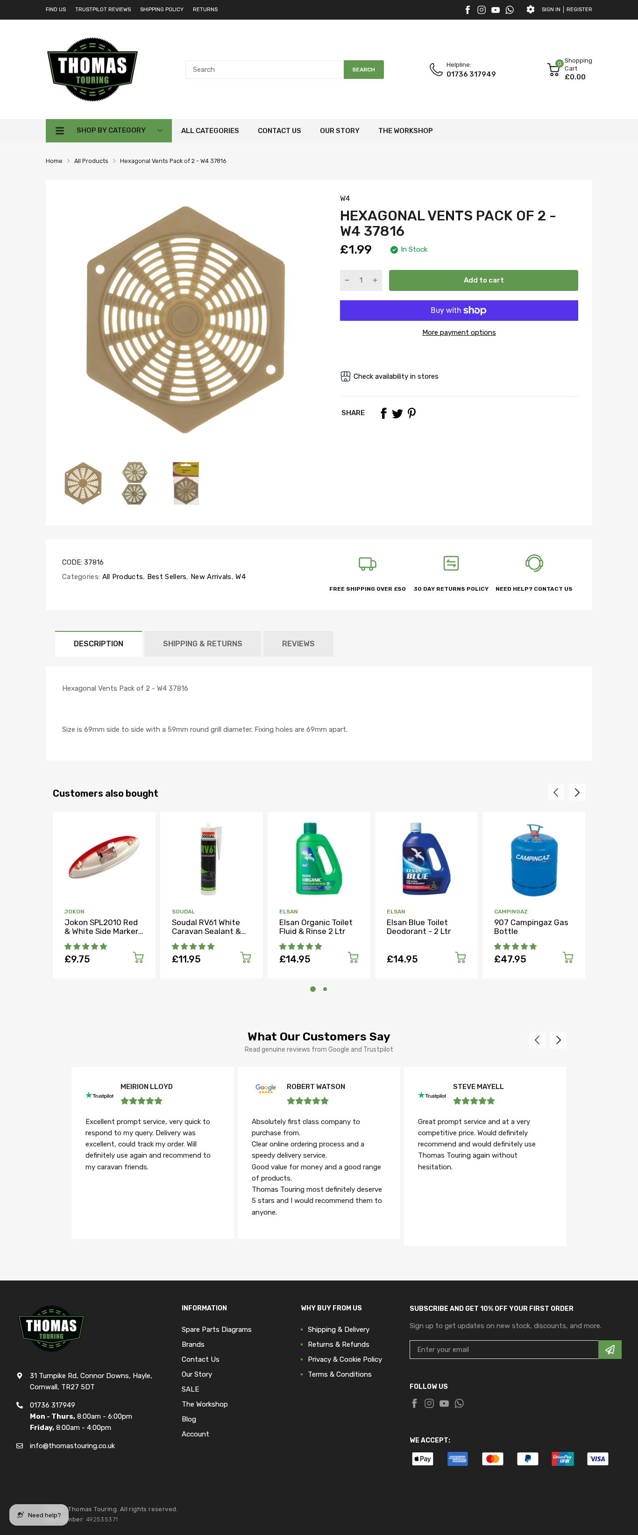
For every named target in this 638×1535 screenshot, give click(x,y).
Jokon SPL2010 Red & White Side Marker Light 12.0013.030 (101, 931)
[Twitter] (481, 10)
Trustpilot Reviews (103, 10)
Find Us (56, 10)
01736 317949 (471, 74)
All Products (121, 577)
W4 (345, 198)
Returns (205, 10)
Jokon (74, 911)
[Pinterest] (411, 413)
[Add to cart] (138, 959)
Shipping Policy (162, 10)
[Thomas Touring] (92, 69)
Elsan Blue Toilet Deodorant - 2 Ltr (419, 927)
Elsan (288, 911)
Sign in (551, 10)
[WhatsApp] (509, 10)
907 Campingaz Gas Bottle (531, 927)
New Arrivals (210, 577)
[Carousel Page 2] (325, 989)
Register (579, 10)
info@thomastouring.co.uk (72, 1446)
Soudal (183, 911)
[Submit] (610, 1349)
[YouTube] (495, 10)
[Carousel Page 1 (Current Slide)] (313, 989)
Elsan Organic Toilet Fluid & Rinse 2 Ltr (316, 927)
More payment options (459, 332)
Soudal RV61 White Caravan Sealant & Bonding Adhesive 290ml (206, 935)
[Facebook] (467, 10)
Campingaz (511, 911)
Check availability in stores (396, 376)
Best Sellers (166, 577)
